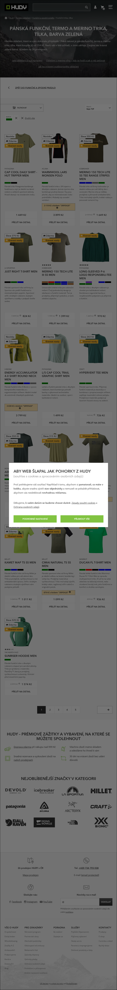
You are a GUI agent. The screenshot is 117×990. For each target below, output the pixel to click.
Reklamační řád (31, 950)
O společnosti (10, 932)
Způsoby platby (31, 959)
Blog (6, 968)
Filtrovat (22, 108)
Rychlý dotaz (104, 945)
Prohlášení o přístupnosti (35, 968)
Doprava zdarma (22, 747)
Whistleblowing (11, 941)
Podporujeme (10, 954)
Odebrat (16, 118)
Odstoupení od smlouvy (34, 945)
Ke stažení (57, 932)
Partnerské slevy (32, 936)
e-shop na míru (56, 983)
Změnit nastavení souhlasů (36, 973)
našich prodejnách (23, 760)
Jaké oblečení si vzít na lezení (27, 60)
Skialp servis (76, 941)
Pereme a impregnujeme (81, 945)
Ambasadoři (10, 950)
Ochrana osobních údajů (26, 507)
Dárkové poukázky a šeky (81, 950)
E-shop (102, 936)
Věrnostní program (33, 932)
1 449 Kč (90, 316)
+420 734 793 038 (89, 868)
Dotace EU (9, 964)
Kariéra (8, 959)
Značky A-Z (9, 945)
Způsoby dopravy (32, 954)
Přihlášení (95, 7)
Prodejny (102, 932)
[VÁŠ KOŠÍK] (102, 7)
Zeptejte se (58, 936)
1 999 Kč (51, 316)
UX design (44, 983)
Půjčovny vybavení (79, 936)
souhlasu (69, 912)
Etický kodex (10, 936)
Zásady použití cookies (83, 503)
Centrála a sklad (105, 941)
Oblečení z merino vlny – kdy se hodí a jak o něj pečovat (75, 60)
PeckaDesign (71, 983)
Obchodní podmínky (33, 941)
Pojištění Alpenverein (80, 932)
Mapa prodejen (31, 875)
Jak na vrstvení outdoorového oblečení (58, 66)
